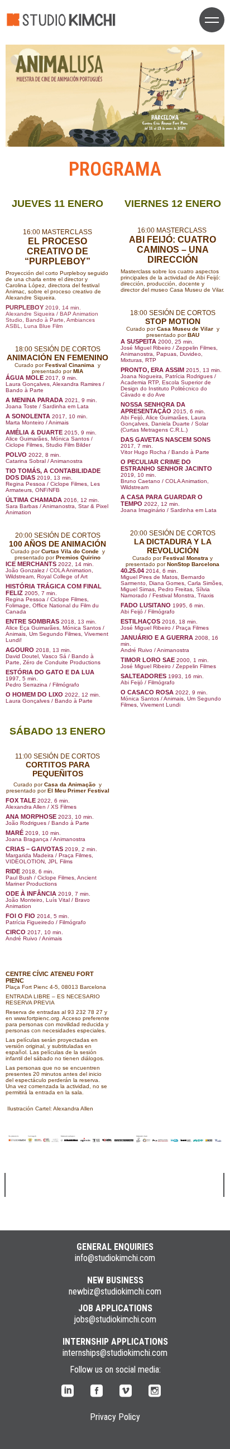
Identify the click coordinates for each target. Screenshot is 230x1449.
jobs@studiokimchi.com (115, 1319)
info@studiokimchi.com (115, 1258)
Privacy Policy (115, 1417)
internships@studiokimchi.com (115, 1352)
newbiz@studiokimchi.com (115, 1291)
